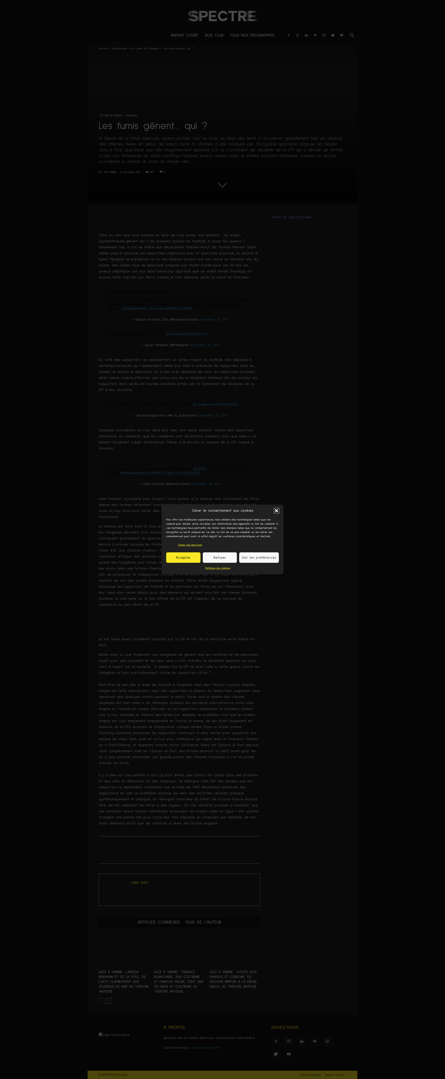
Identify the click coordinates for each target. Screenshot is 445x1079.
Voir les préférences (259, 557)
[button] (276, 510)
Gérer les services (190, 545)
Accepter (183, 557)
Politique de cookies (217, 568)
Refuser (219, 557)
